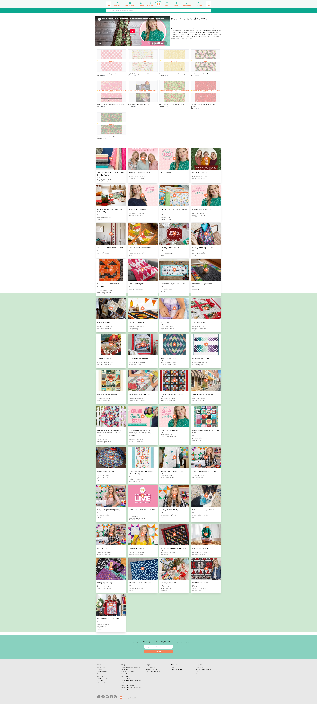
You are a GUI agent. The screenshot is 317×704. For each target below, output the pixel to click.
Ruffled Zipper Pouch (201, 209)
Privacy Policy (150, 667)
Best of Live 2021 (168, 173)
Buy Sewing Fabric (127, 671)
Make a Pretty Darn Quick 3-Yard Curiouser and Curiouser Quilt (109, 432)
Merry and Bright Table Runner (174, 284)
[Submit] (108, 10)
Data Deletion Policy (153, 671)
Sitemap (198, 674)
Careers (99, 669)
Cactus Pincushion (200, 548)
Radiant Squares (104, 322)
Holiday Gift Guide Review (172, 248)
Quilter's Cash (101, 667)
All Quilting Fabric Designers (131, 680)
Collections (125, 683)
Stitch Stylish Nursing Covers (204, 471)
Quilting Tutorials (102, 678)
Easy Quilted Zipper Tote (203, 248)
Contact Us (199, 667)
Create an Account (177, 669)
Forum (99, 674)
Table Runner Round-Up (139, 394)
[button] (108, 3)
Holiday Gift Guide (168, 583)
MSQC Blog (100, 680)
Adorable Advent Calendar (108, 619)
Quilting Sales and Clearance (131, 667)
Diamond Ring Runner (202, 284)
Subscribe (124, 669)
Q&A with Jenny (104, 358)
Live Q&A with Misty (169, 430)
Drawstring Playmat (106, 471)
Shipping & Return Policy (204, 669)
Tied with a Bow (199, 322)
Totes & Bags (125, 678)
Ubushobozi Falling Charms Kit (174, 548)
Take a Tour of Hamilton (202, 394)
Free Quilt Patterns (127, 685)
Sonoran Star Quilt (168, 358)
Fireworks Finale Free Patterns (131, 687)
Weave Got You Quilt (138, 209)
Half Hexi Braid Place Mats (140, 248)
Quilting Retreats (102, 671)
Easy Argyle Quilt (136, 284)
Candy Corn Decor (136, 322)
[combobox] (158, 10)
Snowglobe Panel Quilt (139, 358)
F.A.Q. (198, 671)
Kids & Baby (125, 676)
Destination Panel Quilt (107, 394)
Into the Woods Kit (200, 583)
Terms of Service (151, 669)
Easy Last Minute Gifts (138, 548)
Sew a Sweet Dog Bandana (203, 510)
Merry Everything (199, 173)
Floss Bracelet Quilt (200, 358)
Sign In (173, 667)
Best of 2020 (102, 548)
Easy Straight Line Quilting (108, 510)
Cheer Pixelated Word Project (110, 248)
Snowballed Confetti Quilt (172, 471)
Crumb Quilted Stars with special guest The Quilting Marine (140, 432)
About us (100, 676)
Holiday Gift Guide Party (139, 173)
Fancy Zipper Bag (104, 583)
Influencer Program (103, 683)
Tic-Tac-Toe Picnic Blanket (172, 394)
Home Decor (125, 674)
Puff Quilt (165, 322)
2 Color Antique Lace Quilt (140, 583)
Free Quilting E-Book (128, 690)
